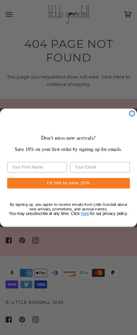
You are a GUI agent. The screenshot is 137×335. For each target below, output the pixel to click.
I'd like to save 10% (68, 183)
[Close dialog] (132, 113)
